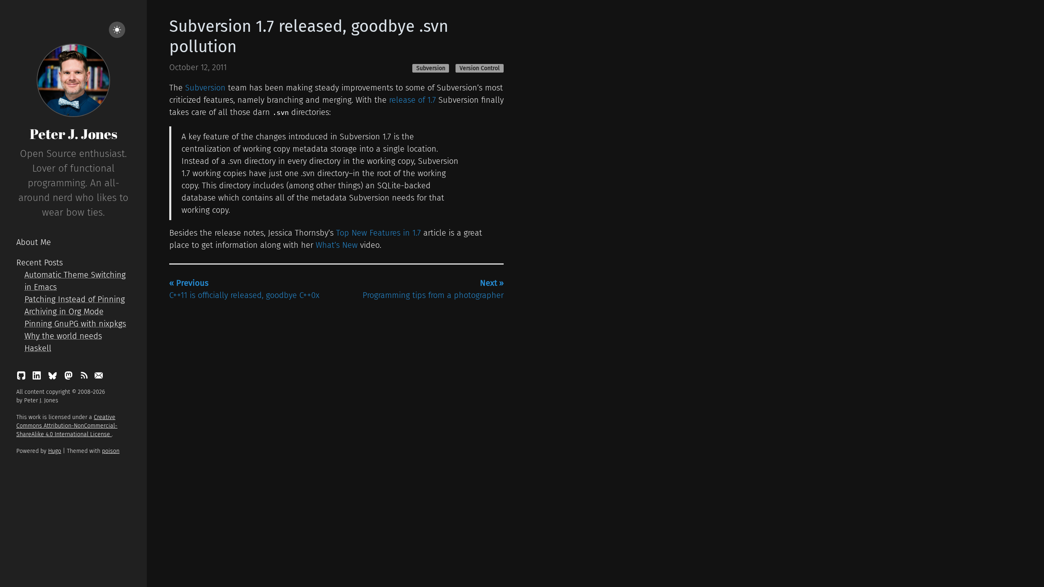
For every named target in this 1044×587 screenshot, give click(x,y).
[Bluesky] (53, 377)
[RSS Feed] (85, 377)
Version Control (480, 68)
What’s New (337, 245)
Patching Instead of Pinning (74, 299)
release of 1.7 (412, 100)
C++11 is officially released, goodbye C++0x (244, 289)
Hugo (54, 451)
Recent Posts (39, 262)
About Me (33, 242)
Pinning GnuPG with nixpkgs (75, 324)
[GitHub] (22, 377)
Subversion (430, 68)
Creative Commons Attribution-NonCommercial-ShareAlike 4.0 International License (66, 426)
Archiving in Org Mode (64, 311)
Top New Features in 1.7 (378, 233)
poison (110, 451)
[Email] (99, 377)
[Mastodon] (70, 377)
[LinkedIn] (38, 377)
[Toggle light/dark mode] (117, 30)
